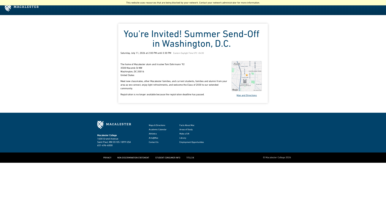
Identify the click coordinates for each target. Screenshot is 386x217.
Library (182, 138)
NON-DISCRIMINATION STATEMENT (133, 157)
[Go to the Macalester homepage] (23, 7)
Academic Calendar (158, 129)
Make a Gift (184, 133)
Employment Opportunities (191, 142)
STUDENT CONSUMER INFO (167, 157)
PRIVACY (107, 157)
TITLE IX (190, 157)
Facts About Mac (187, 125)
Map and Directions (247, 95)
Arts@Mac (153, 138)
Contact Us (153, 142)
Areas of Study (186, 129)
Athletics (153, 133)
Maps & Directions (157, 125)
